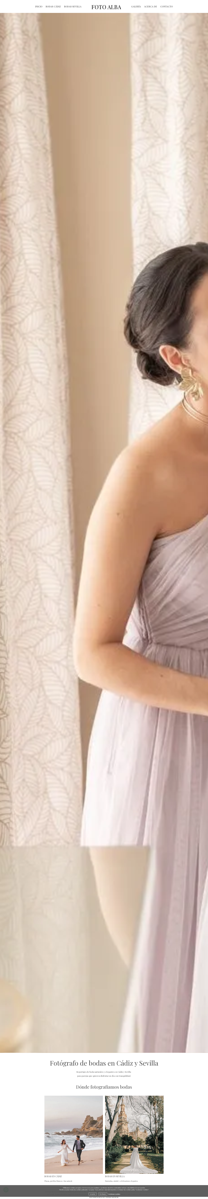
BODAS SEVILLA (72, 6)
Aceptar (92, 1194)
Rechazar (103, 1194)
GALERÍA (136, 6)
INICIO (38, 6)
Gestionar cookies (114, 1194)
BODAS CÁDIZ (53, 6)
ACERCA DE (150, 6)
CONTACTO (166, 6)
